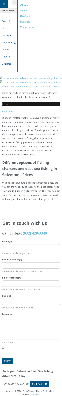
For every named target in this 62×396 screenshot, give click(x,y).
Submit (7, 360)
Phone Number (12, 259)
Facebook (25, 16)
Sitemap (36, 394)
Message (7, 314)
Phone (25, 5)
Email (25, 10)
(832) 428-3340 (35, 233)
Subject (6, 295)
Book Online (28, 27)
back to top (8, 111)
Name (7, 241)
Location (26, 22)
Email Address (11, 277)
